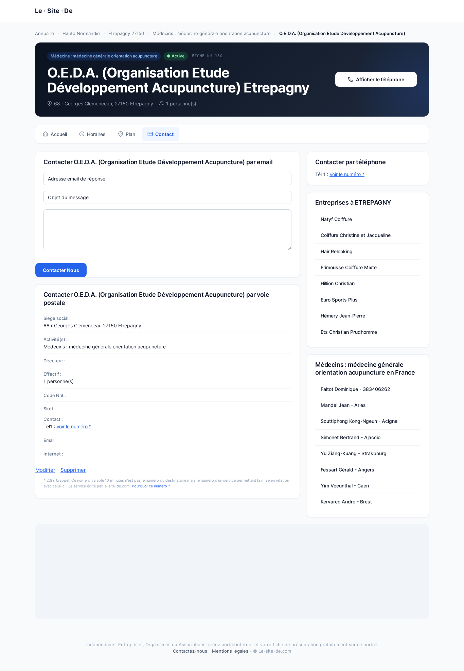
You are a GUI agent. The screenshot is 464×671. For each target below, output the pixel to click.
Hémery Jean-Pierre (343, 316)
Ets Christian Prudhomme (349, 332)
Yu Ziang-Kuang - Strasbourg (354, 453)
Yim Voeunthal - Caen (345, 485)
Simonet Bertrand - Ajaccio (350, 437)
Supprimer (73, 470)
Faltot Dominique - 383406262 (355, 389)
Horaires (96, 134)
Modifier (45, 470)
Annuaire (44, 33)
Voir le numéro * (73, 426)
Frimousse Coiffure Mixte (349, 267)
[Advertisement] (232, 571)
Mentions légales (230, 651)
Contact (164, 134)
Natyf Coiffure (336, 219)
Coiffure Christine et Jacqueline (356, 235)
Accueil (59, 134)
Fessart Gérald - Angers (347, 469)
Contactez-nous (190, 651)
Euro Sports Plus (339, 300)
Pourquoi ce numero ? (151, 486)
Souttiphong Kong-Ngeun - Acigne (359, 421)
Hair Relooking (337, 251)
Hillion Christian (338, 283)
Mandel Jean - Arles (343, 405)
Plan (130, 134)
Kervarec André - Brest (346, 501)
